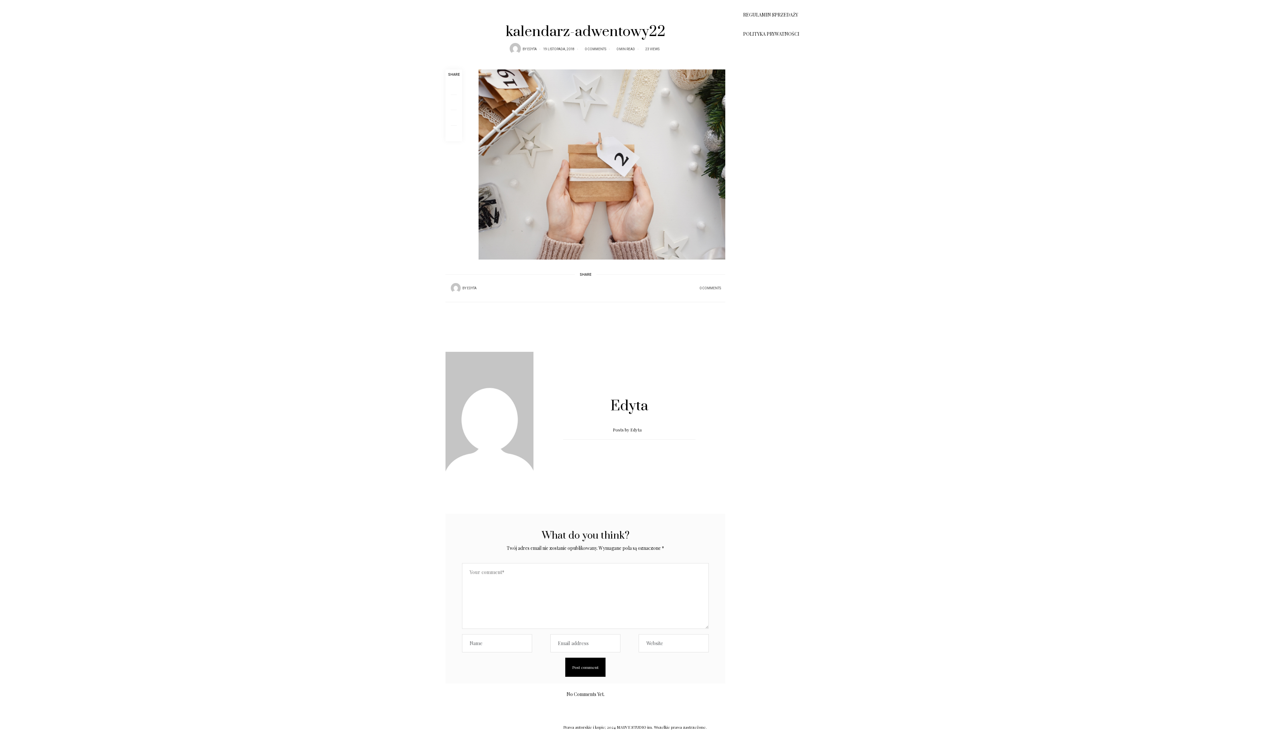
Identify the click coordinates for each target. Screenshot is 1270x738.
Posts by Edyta (628, 429)
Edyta (532, 49)
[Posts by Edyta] (515, 48)
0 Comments (595, 49)
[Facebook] (453, 87)
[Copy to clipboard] (453, 133)
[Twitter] (453, 102)
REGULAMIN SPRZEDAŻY (770, 15)
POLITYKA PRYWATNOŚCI (771, 34)
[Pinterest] (453, 118)
